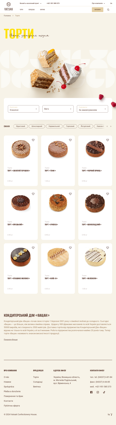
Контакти (8, 401)
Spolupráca (9, 386)
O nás (6, 377)
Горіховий (70, 126)
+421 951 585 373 (53, 3)
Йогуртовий (85, 126)
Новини (7, 382)
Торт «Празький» (15, 224)
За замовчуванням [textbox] (88, 110)
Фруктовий (20, 126)
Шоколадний (37, 126)
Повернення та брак (13, 396)
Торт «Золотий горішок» (18, 170)
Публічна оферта (12, 405)
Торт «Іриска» (51, 224)
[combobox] (23, 109)
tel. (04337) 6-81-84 (103, 377)
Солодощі (32, 10)
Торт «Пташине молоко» (18, 278)
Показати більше (11, 340)
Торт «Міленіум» (89, 278)
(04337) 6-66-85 (103, 382)
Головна (7, 16)
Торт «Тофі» (50, 170)
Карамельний (54, 126)
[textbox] (58, 108)
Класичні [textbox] (14, 110)
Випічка (42, 10)
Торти (21, 10)
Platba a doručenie (12, 391)
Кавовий (100, 126)
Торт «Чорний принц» (92, 170)
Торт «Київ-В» (51, 278)
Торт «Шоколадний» (91, 224)
